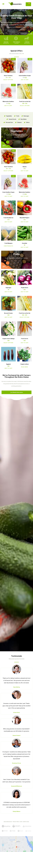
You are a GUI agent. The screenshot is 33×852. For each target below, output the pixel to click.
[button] (3, 3)
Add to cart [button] (25, 79)
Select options (8, 79)
